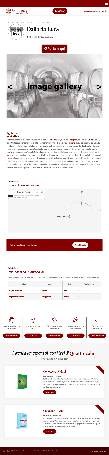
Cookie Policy (102, 451)
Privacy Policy (95, 451)
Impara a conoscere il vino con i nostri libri (95, 11)
